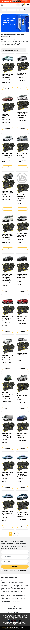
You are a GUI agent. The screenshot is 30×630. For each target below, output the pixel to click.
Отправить (15, 566)
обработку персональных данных (13, 571)
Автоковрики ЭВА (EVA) (13, 10)
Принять (23, 627)
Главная (4, 10)
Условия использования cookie (11, 627)
